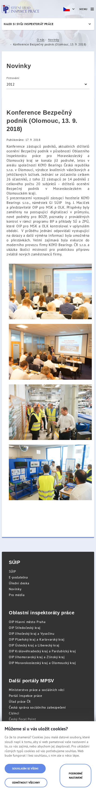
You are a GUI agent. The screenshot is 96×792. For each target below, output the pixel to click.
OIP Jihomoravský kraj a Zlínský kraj (37, 657)
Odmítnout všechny (26, 782)
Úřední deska (19, 583)
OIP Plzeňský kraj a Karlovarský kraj (37, 639)
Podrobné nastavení (75, 775)
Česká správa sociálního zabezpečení (37, 707)
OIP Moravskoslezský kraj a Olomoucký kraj (42, 663)
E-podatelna (18, 577)
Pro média (16, 595)
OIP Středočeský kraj (25, 628)
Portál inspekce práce (25, 696)
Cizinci (14, 713)
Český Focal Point (22, 719)
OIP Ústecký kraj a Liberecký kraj (34, 645)
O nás (41, 40)
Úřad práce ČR (20, 701)
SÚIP (12, 571)
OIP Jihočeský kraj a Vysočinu (31, 633)
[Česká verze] (70, 9)
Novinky (53, 40)
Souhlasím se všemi (25, 768)
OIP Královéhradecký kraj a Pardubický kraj (42, 651)
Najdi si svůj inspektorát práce (28, 24)
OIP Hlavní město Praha (27, 622)
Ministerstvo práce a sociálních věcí (37, 690)
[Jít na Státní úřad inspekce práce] (20, 9)
